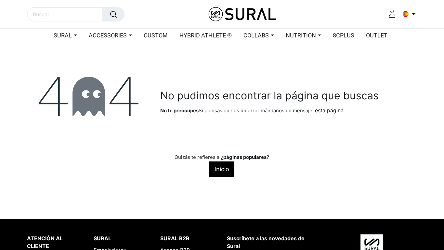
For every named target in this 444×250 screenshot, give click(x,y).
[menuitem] (155, 36)
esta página (329, 110)
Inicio (222, 169)
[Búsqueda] (113, 14)
